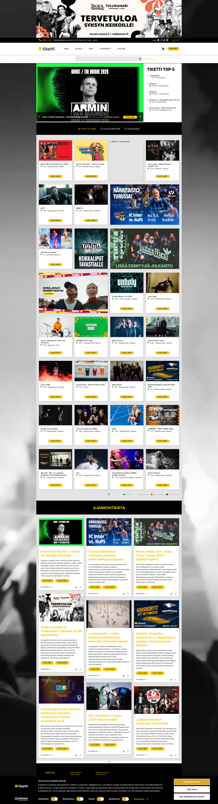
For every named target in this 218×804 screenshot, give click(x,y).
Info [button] (91, 49)
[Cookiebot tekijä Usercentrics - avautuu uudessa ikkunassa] (21, 799)
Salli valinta (192, 789)
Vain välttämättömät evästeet (192, 797)
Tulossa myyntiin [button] (111, 129)
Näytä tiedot (139, 799)
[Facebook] (158, 40)
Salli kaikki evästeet (191, 782)
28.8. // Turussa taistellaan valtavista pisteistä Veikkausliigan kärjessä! (72, 117)
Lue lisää (47, 581)
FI (175, 40)
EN (173, 40)
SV (178, 40)
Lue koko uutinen (111, 117)
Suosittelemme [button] (88, 129)
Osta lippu (62, 581)
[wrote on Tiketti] (61, 532)
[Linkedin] (167, 40)
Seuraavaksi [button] (133, 129)
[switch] (80, 799)
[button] (39, 117)
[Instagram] (161, 40)
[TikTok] (164, 40)
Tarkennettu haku (150, 59)
